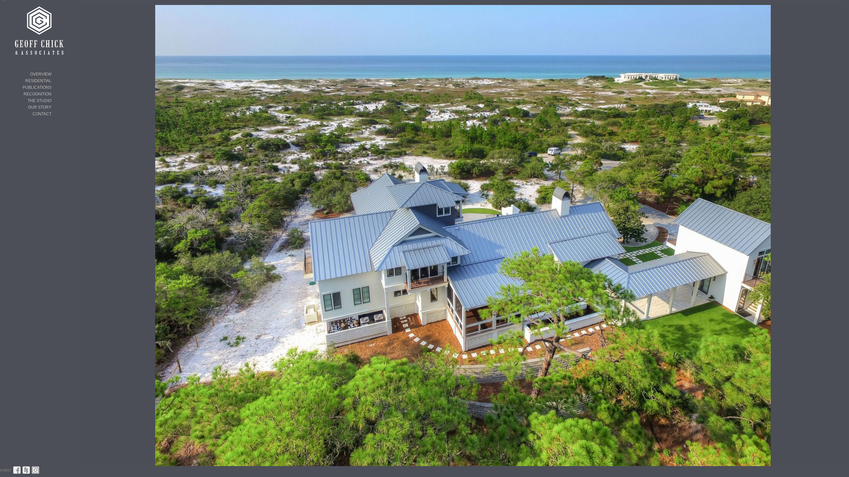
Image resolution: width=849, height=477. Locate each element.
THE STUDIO (39, 100)
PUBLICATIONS (37, 87)
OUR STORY (39, 107)
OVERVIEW (40, 74)
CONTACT (42, 114)
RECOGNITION (37, 94)
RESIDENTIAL (38, 81)
